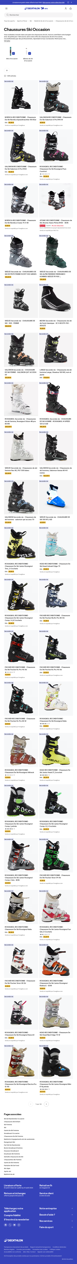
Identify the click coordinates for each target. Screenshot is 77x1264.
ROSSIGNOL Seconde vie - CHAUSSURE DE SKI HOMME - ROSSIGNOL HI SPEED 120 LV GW (56, 421)
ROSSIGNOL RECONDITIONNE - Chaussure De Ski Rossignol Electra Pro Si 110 (21, 1084)
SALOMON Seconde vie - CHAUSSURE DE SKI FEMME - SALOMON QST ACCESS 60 (21, 372)
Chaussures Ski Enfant (12, 1121)
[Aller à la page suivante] (46, 1104)
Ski (5, 1127)
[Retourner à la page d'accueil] (36, 8)
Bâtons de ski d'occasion (28, 60)
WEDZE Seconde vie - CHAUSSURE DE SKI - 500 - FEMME (20, 322)
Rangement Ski (9, 1142)
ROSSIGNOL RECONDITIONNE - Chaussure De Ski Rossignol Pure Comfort (53, 169)
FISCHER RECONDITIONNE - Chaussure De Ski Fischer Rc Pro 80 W (20, 720)
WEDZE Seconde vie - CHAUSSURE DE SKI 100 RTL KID (55, 518)
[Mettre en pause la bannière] (68, 2)
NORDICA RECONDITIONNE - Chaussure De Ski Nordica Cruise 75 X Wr (20, 221)
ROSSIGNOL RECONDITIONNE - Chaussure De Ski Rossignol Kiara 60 (19, 1033)
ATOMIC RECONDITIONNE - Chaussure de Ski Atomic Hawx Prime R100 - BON (56, 221)
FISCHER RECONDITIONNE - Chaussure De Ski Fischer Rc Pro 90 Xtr (20, 668)
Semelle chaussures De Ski (13, 1157)
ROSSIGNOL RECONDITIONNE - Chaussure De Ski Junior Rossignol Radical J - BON (54, 983)
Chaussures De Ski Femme (13, 1136)
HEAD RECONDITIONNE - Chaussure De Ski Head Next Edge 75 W (55, 1033)
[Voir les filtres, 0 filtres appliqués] (7, 70)
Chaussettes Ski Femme (12, 1159)
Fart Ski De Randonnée (12, 1145)
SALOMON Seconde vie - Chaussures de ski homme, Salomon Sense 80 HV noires (56, 470)
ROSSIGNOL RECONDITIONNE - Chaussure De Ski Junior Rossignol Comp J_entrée (19, 823)
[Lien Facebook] (5, 1225)
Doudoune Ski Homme (12, 1154)
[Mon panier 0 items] (70, 8)
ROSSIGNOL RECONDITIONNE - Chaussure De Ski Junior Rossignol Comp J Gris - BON (19, 877)
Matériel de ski (9, 1174)
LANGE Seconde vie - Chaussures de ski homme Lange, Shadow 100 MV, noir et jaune (56, 372)
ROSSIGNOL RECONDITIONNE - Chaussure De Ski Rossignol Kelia (53, 720)
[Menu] (6, 8)
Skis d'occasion (12, 58)
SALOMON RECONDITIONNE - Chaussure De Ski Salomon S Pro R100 (21, 168)
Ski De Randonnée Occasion (14, 1119)
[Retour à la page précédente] (30, 1104)
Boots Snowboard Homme (13, 1148)
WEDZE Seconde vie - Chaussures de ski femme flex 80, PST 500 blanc (21, 469)
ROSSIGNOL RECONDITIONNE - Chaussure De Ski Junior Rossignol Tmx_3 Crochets (19, 566)
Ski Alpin (7, 1168)
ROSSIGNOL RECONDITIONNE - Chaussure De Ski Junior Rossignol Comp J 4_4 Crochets (19, 617)
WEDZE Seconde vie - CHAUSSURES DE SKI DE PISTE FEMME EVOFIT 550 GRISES (20, 273)
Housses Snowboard (11, 1151)
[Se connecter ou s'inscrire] (65, 8)
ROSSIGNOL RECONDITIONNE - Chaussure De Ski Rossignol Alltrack (19, 771)
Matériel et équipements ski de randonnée (19, 1139)
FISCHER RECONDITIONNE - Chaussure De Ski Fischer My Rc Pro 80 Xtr (55, 616)
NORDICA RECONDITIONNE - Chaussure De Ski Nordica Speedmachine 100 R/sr (20, 118)
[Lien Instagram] (18, 1225)
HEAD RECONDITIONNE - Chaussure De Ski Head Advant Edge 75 (55, 565)
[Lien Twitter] (10, 1225)
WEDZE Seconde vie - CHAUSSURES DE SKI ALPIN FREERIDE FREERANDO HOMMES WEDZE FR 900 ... (55, 274)
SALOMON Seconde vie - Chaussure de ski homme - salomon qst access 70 (20, 518)
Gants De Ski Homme (11, 1162)
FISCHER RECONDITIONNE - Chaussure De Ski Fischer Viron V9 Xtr (55, 876)
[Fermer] (71, 2)
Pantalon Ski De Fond (11, 1165)
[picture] (21, 97)
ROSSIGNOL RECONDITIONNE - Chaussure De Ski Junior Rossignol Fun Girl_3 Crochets (55, 929)
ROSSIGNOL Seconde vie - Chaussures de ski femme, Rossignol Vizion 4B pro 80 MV (20, 421)
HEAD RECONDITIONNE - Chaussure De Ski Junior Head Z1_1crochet (55, 771)
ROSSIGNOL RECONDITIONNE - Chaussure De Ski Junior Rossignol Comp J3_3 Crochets (54, 823)
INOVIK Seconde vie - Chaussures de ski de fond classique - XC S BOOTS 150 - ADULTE (56, 323)
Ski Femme (8, 1124)
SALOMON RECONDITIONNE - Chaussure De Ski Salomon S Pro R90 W (56, 118)
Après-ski (7, 1171)
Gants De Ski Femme (11, 1130)
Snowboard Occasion (11, 1133)
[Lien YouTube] (14, 1225)
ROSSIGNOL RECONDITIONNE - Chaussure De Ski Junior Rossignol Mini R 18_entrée (55, 1084)
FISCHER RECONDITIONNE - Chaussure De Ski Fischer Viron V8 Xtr (20, 982)
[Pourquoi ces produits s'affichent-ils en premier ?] (5, 76)
